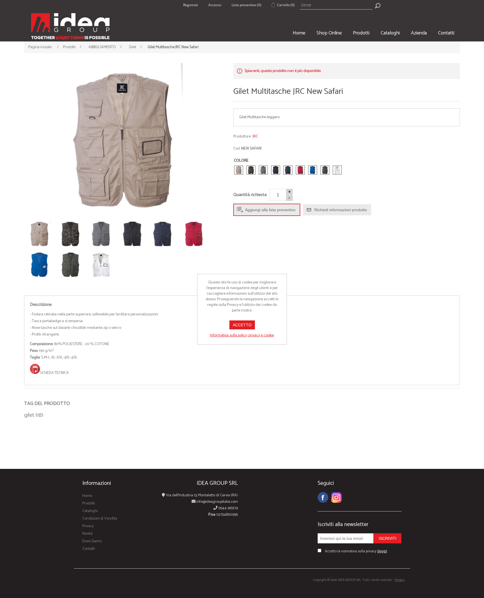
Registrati (190, 5)
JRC (255, 136)
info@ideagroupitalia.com (217, 502)
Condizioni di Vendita (99, 518)
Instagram (336, 497)
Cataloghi (390, 33)
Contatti (446, 33)
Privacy (88, 526)
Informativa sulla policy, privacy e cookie (242, 335)
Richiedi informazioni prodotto (340, 210)
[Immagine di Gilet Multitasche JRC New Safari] (124, 140)
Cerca (378, 6)
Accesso (214, 5)
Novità (87, 533)
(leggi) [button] (382, 551)
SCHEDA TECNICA (54, 373)
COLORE (241, 160)
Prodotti (361, 33)
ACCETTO (242, 325)
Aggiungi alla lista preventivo (270, 210)
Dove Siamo (91, 541)
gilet (29, 415)
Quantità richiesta (250, 195)
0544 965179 (227, 508)
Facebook (323, 497)
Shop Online (329, 33)
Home (299, 33)
